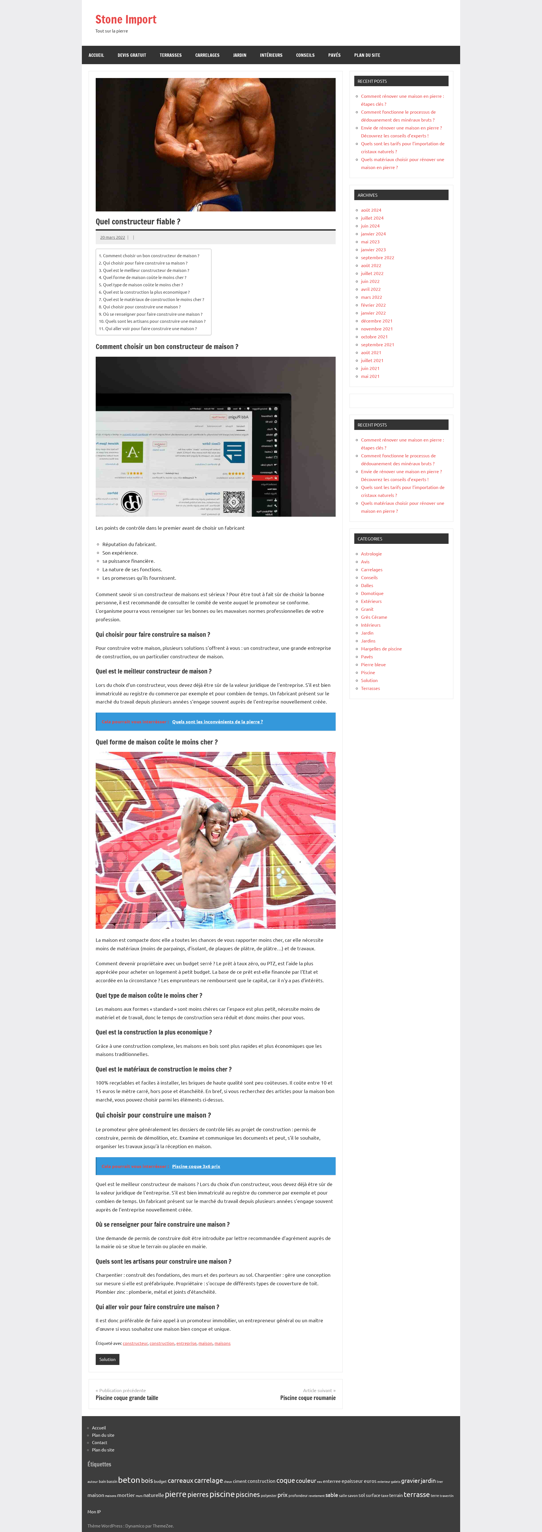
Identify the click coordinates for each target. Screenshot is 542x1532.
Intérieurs (271, 55)
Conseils (305, 55)
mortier (126, 1495)
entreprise (186, 1343)
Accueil (96, 55)
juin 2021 (370, 368)
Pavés (334, 55)
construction (162, 1343)
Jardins (368, 640)
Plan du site (367, 55)
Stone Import (125, 19)
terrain (396, 1495)
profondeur (298, 1495)
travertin (447, 1495)
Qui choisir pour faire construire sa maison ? (145, 262)
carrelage (208, 1480)
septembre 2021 (377, 344)
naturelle (153, 1495)
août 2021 (371, 352)
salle (343, 1495)
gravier (410, 1480)
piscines (248, 1494)
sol (362, 1495)
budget (160, 1481)
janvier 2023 (373, 249)
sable (331, 1494)
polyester (269, 1495)
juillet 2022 (372, 273)
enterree (332, 1481)
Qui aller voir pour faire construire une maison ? (151, 328)
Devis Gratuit (132, 55)
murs (139, 1495)
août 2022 (371, 265)
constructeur (135, 1343)
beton (129, 1480)
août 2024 (371, 210)
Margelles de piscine (381, 648)
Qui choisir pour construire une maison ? (142, 306)
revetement (317, 1495)
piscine (222, 1494)
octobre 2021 (374, 336)
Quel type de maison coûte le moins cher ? (143, 284)
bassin (112, 1481)
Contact (99, 1442)
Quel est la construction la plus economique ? (146, 292)
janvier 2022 (373, 312)
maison (205, 1343)
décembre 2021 (377, 320)
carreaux (180, 1480)
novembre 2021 (377, 328)
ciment (240, 1481)
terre (435, 1495)
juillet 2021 (372, 360)
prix (282, 1494)
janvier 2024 (373, 233)
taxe (384, 1495)
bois (147, 1480)
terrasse (417, 1494)
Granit (367, 609)
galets (395, 1481)
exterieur (383, 1481)
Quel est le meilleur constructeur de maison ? (146, 270)
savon (353, 1495)
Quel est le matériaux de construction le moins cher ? (153, 299)
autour (93, 1481)
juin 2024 (370, 225)
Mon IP (94, 1511)
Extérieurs (371, 601)
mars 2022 (371, 297)
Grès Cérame (374, 617)
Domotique (372, 593)
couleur (306, 1480)
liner (440, 1481)
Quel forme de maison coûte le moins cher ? (144, 277)
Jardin (239, 55)
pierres (198, 1494)
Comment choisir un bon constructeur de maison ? (151, 255)
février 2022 (373, 305)
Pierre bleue (373, 664)
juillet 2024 (372, 217)
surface (373, 1495)
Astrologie (371, 553)
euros (370, 1481)
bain (102, 1481)
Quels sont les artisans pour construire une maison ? (155, 321)
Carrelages (207, 55)
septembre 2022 (377, 257)
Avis (365, 561)
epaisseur (352, 1481)
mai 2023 (370, 241)
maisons (223, 1343)
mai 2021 (370, 376)
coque (285, 1480)
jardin (428, 1480)
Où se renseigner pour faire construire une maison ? (152, 314)
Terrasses (171, 55)
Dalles (367, 585)
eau (319, 1481)
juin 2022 (370, 281)
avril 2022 (371, 289)
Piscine (368, 672)
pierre (176, 1494)
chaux (228, 1481)
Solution (107, 1359)
